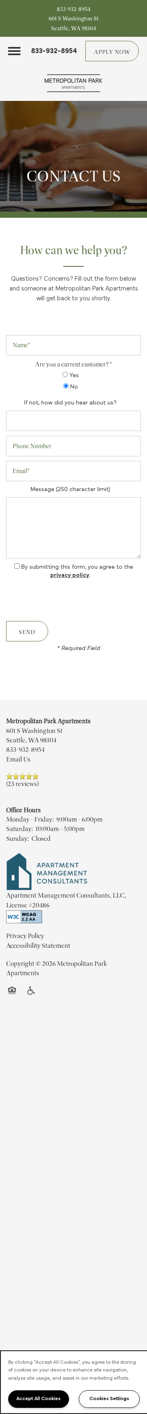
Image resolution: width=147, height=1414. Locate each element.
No (73, 387)
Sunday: (17, 839)
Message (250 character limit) (70, 490)
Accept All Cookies (38, 1398)
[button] (112, 51)
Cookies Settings (109, 1398)
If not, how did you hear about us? (70, 403)
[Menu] (14, 51)
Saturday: (19, 829)
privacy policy (69, 575)
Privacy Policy (25, 936)
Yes (73, 376)
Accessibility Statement (38, 946)
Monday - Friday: (29, 819)
